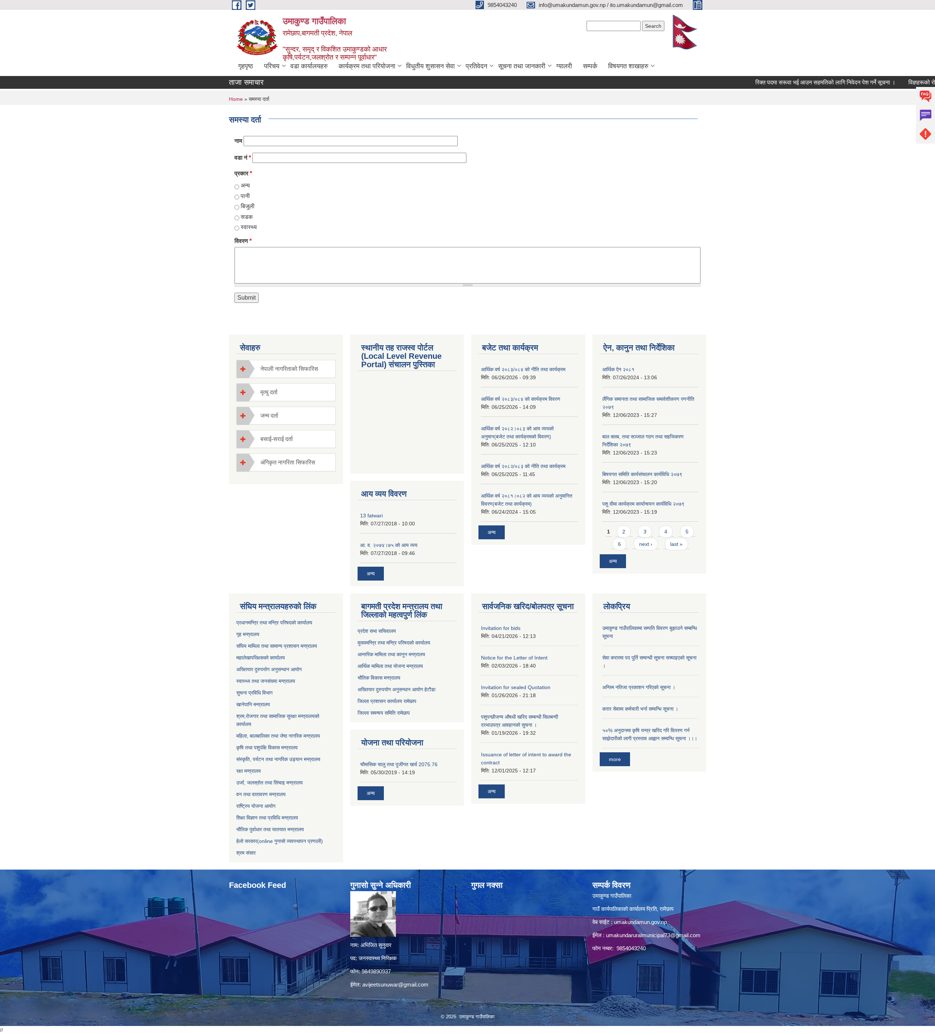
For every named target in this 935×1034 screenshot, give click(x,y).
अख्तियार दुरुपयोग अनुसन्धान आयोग (269, 669)
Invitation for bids (500, 628)
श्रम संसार (246, 853)
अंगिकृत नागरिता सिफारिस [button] (287, 462)
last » (676, 544)
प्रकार (243, 173)
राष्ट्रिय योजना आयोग (255, 806)
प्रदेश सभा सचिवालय (377, 631)
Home (236, 99)
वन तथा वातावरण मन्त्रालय (261, 794)
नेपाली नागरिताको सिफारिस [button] (289, 369)
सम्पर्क (590, 66)
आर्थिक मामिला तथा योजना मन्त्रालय (390, 666)
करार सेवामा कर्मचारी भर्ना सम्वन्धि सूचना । (640, 709)
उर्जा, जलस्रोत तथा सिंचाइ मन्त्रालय (269, 783)
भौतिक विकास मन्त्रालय (379, 678)
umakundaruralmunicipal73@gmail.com (653, 935)
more (615, 759)
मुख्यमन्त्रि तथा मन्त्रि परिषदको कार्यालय (394, 643)
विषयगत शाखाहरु (628, 66)
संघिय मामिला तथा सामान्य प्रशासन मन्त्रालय (276, 646)
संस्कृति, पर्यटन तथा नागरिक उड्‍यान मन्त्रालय (278, 759)
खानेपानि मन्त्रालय (253, 704)
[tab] (286, 368)
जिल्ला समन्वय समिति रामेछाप (384, 713)
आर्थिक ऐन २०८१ (618, 369)
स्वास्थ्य (249, 227)
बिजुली (248, 206)
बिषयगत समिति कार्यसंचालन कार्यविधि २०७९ (642, 474)
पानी (245, 196)
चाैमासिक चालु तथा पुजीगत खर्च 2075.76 (399, 764)
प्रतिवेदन (476, 66)
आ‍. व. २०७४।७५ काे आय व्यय (388, 545)
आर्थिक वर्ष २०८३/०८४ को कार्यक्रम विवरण (520, 399)
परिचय (271, 66)
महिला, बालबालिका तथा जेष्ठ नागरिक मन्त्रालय (278, 736)
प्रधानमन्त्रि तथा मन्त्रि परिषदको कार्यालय (274, 623)
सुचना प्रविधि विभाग (254, 693)
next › (645, 544)
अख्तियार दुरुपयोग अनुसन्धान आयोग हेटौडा (396, 689)
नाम (238, 141)
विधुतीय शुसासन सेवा (430, 66)
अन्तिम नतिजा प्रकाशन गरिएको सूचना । (638, 687)
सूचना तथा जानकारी (521, 66)
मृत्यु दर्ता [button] (269, 392)
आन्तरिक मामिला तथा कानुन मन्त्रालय (391, 654)
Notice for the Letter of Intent (514, 658)
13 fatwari (371, 515)
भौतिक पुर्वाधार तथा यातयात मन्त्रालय (270, 829)
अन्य (245, 185)
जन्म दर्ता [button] (269, 416)
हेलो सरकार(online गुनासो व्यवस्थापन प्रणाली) (279, 841)
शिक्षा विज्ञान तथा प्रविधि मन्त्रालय (267, 818)
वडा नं (242, 158)
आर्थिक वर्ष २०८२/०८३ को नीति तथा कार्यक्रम (523, 466)
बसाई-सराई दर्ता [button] (276, 439)
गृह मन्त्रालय (247, 634)
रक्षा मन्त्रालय (248, 771)
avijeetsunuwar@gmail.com (395, 984)
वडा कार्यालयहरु (309, 66)
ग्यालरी (564, 66)
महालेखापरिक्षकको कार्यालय (260, 658)
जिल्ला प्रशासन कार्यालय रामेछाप (387, 701)
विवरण (243, 241)
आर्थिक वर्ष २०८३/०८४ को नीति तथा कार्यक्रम (523, 369)
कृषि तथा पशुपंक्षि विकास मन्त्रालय (267, 747)
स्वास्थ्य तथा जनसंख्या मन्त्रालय (265, 681)
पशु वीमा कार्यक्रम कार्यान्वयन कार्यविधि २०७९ (643, 504)
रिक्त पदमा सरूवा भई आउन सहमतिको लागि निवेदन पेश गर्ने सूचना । (800, 82)
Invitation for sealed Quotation (515, 687)
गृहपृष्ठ (245, 66)
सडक (247, 217)
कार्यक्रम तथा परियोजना (367, 66)
